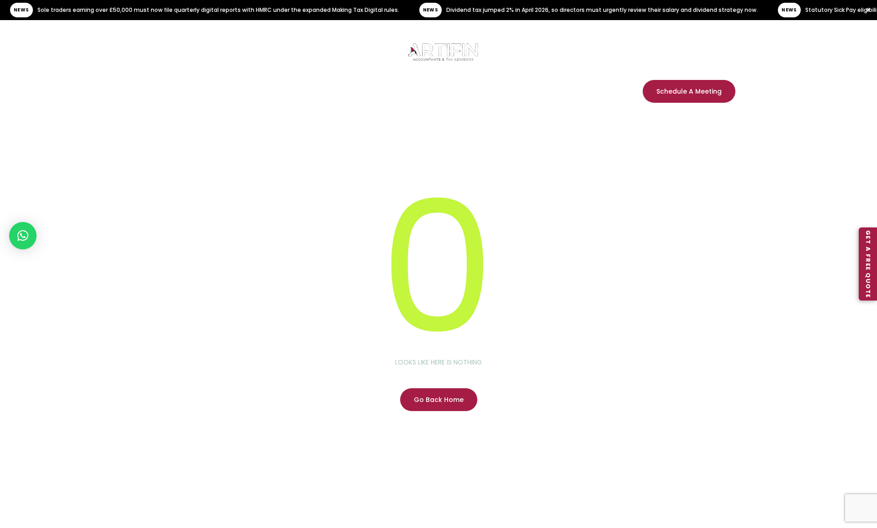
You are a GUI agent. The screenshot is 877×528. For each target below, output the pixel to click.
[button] (23, 235)
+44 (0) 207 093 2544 (677, 46)
